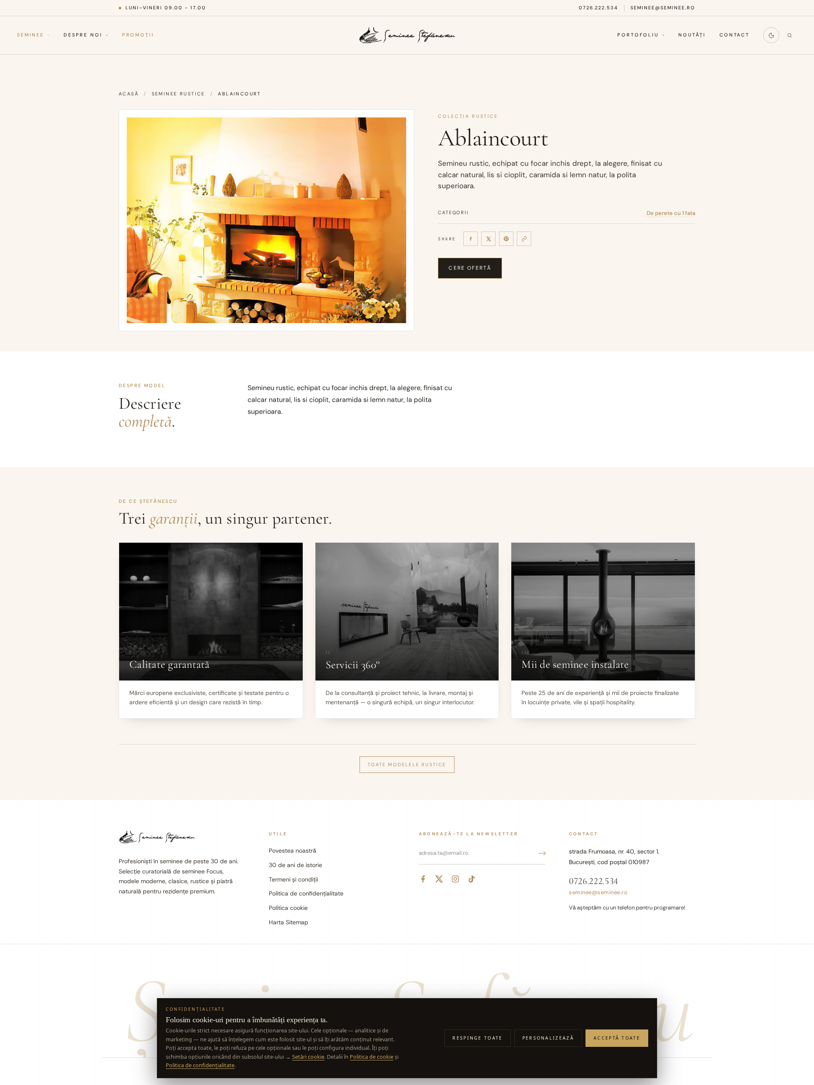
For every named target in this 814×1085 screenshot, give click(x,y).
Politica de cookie (371, 1056)
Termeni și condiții (293, 879)
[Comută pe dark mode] (771, 35)
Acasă (129, 94)
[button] (266, 220)
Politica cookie (288, 908)
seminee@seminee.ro (662, 8)
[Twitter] (439, 879)
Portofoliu (638, 35)
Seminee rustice (178, 94)
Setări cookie (308, 1056)
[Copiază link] (524, 239)
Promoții (138, 35)
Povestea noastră (292, 850)
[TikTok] (471, 879)
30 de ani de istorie (295, 865)
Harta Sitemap (288, 922)
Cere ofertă (470, 268)
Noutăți (692, 35)
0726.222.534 (599, 8)
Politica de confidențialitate (306, 893)
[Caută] (789, 35)
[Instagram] (455, 879)
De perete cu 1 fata (671, 213)
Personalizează (548, 1038)
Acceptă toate (617, 1038)
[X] (488, 239)
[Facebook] (470, 239)
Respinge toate (477, 1038)
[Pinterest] (506, 239)
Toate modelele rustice (407, 764)
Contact (734, 35)
